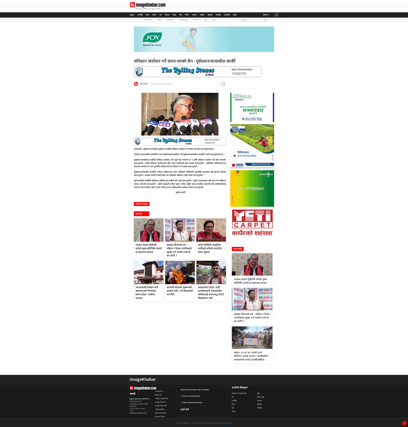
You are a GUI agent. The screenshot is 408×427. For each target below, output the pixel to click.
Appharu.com (227, 423)
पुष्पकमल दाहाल (184, 20)
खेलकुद (210, 14)
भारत (206, 20)
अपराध (194, 14)
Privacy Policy (160, 416)
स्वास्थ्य (167, 14)
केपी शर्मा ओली (148, 20)
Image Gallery (160, 409)
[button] (276, 15)
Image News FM (161, 405)
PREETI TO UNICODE (239, 393)
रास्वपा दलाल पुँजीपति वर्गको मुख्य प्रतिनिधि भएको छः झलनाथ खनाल (250, 281)
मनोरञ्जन (218, 14)
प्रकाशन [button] (265, 14)
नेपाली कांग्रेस (170, 20)
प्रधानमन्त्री (196, 20)
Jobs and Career (160, 412)
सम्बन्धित (138, 214)
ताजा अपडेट (237, 249)
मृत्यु (214, 20)
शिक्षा (174, 14)
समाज (154, 14)
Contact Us (159, 391)
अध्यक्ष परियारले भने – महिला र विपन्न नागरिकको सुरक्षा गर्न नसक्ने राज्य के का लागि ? (252, 317)
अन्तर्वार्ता (227, 14)
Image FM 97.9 (160, 402)
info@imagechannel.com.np (138, 413)
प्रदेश (147, 14)
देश (233, 397)
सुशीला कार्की (180, 192)
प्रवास (235, 14)
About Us (158, 394)
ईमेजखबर (144, 84)
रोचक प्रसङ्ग (260, 397)
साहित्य (202, 14)
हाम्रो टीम (185, 409)
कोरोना (159, 20)
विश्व (180, 14)
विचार (187, 14)
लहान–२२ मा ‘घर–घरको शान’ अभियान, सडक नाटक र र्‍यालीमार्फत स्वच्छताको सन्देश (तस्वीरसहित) (251, 356)
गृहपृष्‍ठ (132, 14)
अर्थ (160, 14)
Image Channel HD (161, 398)
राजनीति (140, 14)
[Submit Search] (266, 20)
